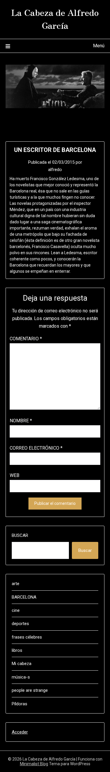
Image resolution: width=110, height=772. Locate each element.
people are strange (30, 690)
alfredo (55, 169)
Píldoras (19, 703)
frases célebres (27, 637)
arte (15, 583)
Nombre (21, 420)
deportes (20, 623)
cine (16, 610)
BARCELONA (24, 597)
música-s (21, 677)
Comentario (26, 338)
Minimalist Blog (34, 763)
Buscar (20, 535)
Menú (98, 45)
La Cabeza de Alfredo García (55, 18)
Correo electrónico (36, 448)
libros (17, 650)
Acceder (20, 732)
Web (14, 475)
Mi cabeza (21, 663)
